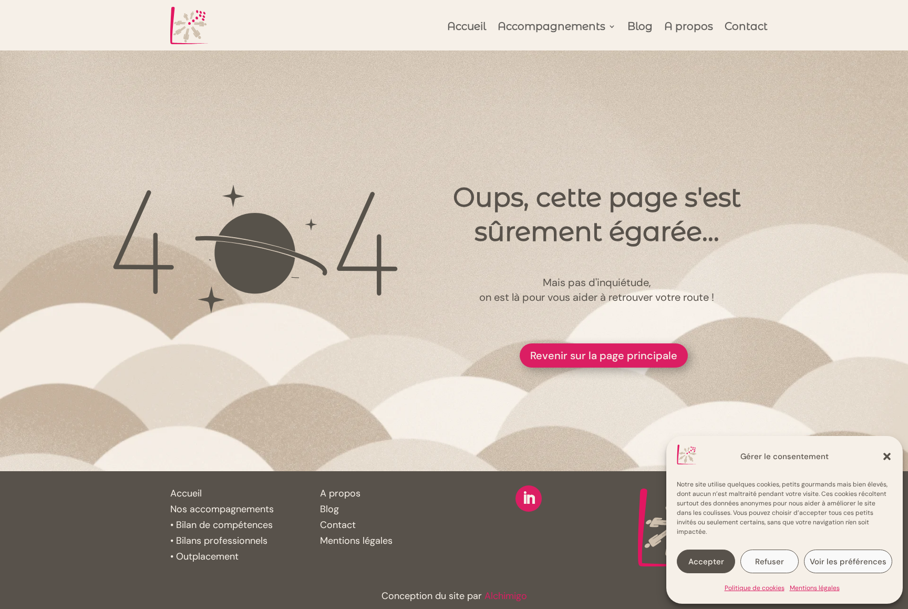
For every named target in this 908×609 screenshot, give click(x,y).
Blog (640, 28)
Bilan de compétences (224, 525)
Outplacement (207, 556)
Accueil (466, 28)
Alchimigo (505, 596)
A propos (688, 28)
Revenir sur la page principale (603, 355)
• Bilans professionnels (218, 540)
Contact (746, 28)
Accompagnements (551, 28)
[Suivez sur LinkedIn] (528, 498)
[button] (887, 456)
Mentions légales (815, 588)
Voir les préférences (848, 561)
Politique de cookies (755, 588)
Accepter (706, 561)
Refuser (769, 561)
